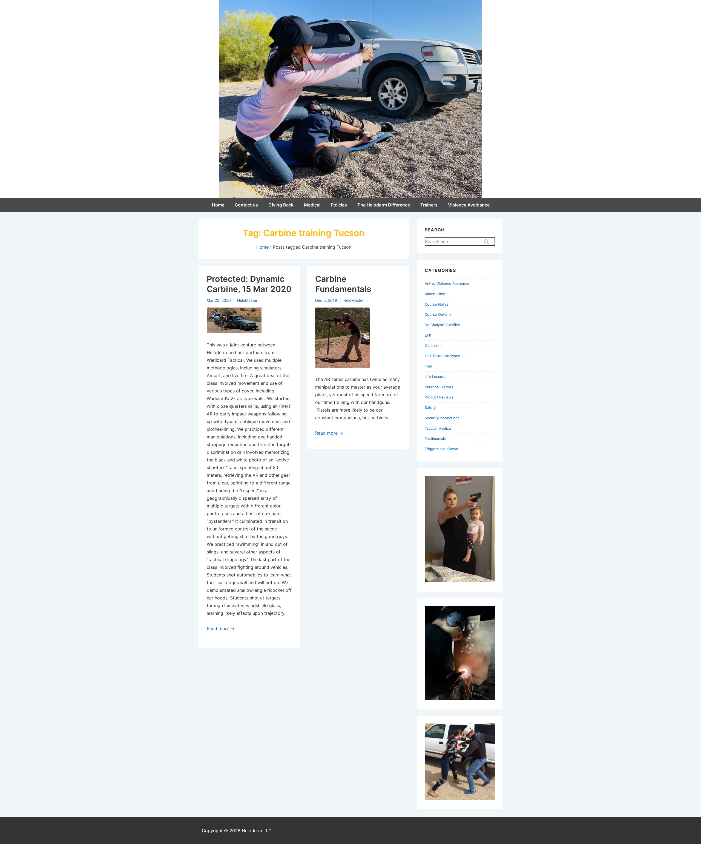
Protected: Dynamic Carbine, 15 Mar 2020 (249, 284)
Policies (339, 205)
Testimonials (435, 438)
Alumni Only (435, 294)
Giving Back (281, 205)
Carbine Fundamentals (343, 284)
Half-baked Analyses (442, 356)
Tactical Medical (438, 428)
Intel (428, 366)
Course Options (438, 314)
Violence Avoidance (469, 205)
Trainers (429, 205)
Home (218, 205)
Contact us (246, 205)
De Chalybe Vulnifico (442, 325)
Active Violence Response (447, 283)
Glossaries (434, 345)
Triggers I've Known (441, 449)
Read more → (221, 628)
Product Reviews (439, 397)
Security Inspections (442, 418)
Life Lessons (435, 376)
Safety (430, 407)
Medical (312, 205)
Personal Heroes (439, 387)
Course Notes (437, 304)
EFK (428, 335)
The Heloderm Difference (383, 205)
